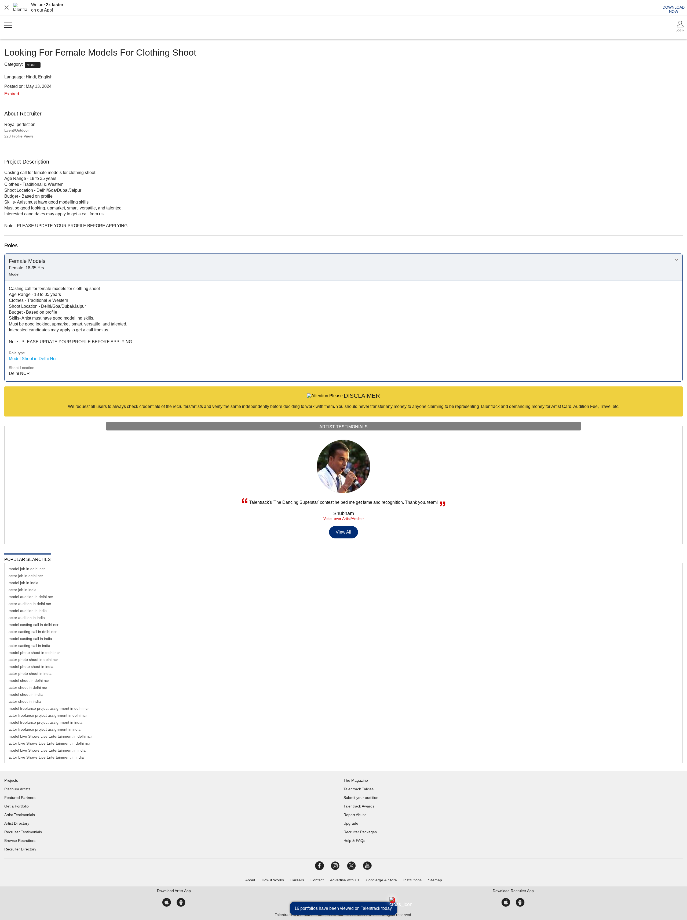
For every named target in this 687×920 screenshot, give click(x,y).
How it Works (273, 880)
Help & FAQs (354, 840)
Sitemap (435, 880)
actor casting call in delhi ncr (33, 631)
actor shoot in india (25, 701)
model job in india (23, 583)
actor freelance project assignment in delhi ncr (48, 715)
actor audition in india (27, 617)
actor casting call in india (29, 645)
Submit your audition (361, 797)
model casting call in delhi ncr (34, 624)
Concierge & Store (381, 880)
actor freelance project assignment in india (45, 729)
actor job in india (22, 590)
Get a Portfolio (16, 806)
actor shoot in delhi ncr (28, 687)
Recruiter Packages (360, 832)
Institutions (412, 880)
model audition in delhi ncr (31, 597)
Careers (297, 880)
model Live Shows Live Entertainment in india (47, 750)
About (250, 880)
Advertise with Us (344, 880)
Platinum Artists (17, 789)
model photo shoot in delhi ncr (34, 652)
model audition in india (28, 610)
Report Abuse (355, 815)
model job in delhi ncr (27, 569)
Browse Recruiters (19, 840)
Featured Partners (19, 797)
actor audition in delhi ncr (30, 604)
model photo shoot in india (31, 666)
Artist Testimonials (19, 815)
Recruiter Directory (20, 849)
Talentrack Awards (359, 806)
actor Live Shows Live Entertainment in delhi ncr (49, 743)
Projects (11, 780)
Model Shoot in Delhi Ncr (33, 358)
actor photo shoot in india (30, 673)
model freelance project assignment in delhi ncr (49, 708)
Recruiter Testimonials (23, 832)
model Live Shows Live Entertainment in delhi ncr (50, 736)
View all (344, 532)
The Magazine (356, 780)
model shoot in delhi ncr (29, 680)
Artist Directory (16, 823)
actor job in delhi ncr (26, 576)
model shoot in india (26, 694)
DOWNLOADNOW (674, 9)
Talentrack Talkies (359, 789)
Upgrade (351, 823)
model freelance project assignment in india (45, 722)
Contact (317, 880)
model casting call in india (30, 638)
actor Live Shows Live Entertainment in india (46, 757)
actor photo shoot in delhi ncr (33, 659)
